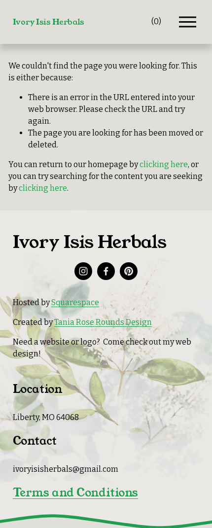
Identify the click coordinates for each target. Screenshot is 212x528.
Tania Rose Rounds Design (103, 322)
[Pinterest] (129, 271)
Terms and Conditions (75, 492)
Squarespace (75, 302)
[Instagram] (83, 271)
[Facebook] (106, 271)
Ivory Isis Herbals (48, 22)
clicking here (164, 164)
